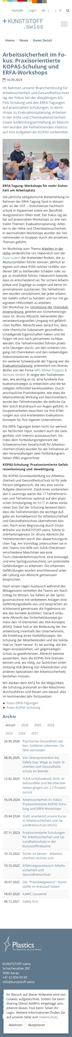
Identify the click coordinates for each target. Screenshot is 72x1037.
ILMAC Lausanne (35, 894)
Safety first (30, 901)
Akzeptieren (36, 1025)
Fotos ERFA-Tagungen (22, 703)
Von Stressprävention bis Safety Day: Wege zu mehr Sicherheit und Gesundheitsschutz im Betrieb (44, 764)
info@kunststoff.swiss (19, 982)
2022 (21, 733)
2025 (37, 725)
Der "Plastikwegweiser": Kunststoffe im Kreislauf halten (45, 884)
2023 (8, 733)
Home (10, 40)
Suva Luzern (11, 258)
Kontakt (17, 10)
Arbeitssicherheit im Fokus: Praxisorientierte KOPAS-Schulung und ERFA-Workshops (45, 804)
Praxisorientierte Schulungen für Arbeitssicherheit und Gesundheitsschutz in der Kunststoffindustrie (44, 839)
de (43, 10)
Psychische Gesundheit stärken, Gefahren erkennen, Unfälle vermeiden (44, 745)
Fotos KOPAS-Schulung (23, 707)
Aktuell (10, 725)
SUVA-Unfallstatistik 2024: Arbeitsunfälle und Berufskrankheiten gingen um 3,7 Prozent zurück (44, 785)
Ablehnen (16, 1025)
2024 (50, 725)
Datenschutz (48, 1017)
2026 (24, 725)
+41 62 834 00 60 (15, 977)
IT (60, 10)
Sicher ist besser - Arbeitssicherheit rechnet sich (43, 855)
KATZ (41, 503)
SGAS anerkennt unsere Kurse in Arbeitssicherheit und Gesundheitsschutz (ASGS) (44, 820)
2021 (34, 733)
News (23, 40)
